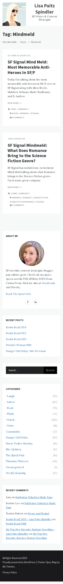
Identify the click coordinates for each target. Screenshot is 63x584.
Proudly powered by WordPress (19, 562)
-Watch (10, 419)
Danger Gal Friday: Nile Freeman (26, 351)
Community (23, 109)
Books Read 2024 (16, 327)
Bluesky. (16, 287)
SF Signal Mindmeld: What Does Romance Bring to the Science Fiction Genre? (27, 153)
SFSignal (34, 113)
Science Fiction (40, 197)
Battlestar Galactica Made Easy (34, 497)
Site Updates (13, 449)
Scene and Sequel (38, 513)
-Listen (10, 402)
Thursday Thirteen (17, 461)
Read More (13, 103)
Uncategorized (15, 467)
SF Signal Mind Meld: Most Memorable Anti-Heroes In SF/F (29, 67)
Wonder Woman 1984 (18, 345)
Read (18, 294)
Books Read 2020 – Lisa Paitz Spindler (29, 519)
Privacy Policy (10, 572)
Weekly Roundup (16, 473)
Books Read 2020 (16, 339)
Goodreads (48, 283)
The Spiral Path (15, 455)
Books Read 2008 (16, 523)
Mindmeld (24, 113)
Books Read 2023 (16, 333)
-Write (10, 425)
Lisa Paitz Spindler (44, 9)
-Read (13, 109)
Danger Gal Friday (17, 437)
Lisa (28, 55)
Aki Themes (9, 566)
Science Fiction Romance (22, 202)
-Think (14, 193)
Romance (27, 197)
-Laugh (10, 396)
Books (15, 113)
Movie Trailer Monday (19, 443)
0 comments (18, 117)
